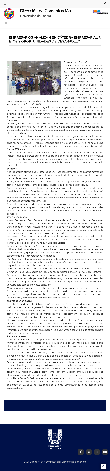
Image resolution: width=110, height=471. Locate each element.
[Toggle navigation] (5, 3)
